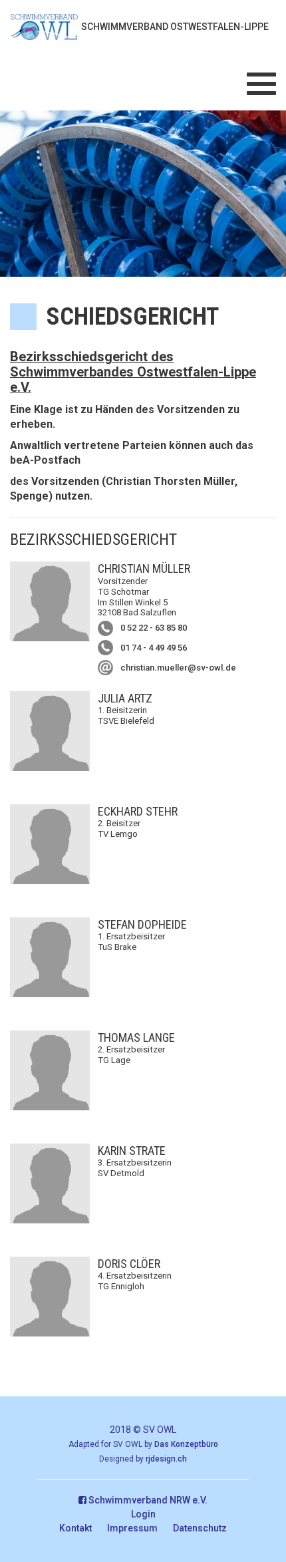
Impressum (132, 1528)
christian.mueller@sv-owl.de (178, 668)
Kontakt (75, 1528)
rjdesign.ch (166, 1459)
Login (143, 1514)
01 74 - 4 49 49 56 (153, 648)
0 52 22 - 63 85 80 (153, 628)
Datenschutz (200, 1528)
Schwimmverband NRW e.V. (147, 1500)
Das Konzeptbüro (186, 1444)
